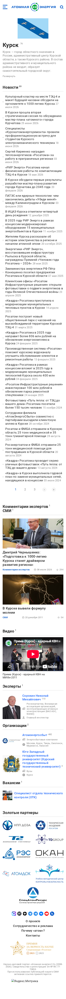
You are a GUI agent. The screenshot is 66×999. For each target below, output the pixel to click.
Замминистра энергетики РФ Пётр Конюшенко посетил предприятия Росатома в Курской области (30, 272)
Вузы (29, 771)
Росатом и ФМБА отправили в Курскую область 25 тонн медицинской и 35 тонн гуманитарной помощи (33, 432)
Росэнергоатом (35, 703)
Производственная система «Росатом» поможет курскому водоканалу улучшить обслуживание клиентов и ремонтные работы (33, 354)
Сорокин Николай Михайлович (35, 697)
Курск (10, 45)
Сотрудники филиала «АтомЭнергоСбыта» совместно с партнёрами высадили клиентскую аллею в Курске (30, 418)
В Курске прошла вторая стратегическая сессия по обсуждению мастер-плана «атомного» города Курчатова (33, 118)
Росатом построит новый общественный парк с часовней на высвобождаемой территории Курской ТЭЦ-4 (33, 322)
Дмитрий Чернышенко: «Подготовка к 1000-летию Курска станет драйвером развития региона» (24, 558)
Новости (10, 87)
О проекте (33, 921)
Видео (8, 631)
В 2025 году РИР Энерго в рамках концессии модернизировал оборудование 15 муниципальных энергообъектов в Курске (30, 226)
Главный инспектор (38, 717)
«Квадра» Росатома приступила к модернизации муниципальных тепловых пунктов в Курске (29, 304)
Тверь (47, 743)
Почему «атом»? (33, 930)
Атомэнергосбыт (34, 735)
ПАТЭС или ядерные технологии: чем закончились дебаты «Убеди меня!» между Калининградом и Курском (32, 199)
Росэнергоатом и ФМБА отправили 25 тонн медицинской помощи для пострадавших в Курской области (33, 448)
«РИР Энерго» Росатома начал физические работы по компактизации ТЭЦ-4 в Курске (33, 171)
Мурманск (32, 745)
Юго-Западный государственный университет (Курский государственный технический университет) (41, 759)
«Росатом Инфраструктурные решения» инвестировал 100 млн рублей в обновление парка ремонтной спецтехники (34, 390)
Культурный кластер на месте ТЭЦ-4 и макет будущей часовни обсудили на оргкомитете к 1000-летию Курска (32, 100)
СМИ (7, 511)
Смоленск (56, 743)
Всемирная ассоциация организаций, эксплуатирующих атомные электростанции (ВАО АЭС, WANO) (42, 708)
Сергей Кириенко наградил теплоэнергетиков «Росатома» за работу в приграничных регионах (29, 155)
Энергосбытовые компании (42, 739)
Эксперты (12, 686)
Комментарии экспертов (25, 506)
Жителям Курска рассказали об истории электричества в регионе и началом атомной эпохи (31, 240)
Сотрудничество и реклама (33, 926)
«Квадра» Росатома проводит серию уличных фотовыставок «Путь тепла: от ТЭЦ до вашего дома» (33, 464)
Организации (14, 725)
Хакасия (44, 745)
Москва (31, 743)
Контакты (33, 935)
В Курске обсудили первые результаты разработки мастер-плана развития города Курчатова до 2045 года (33, 183)
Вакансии (11, 783)
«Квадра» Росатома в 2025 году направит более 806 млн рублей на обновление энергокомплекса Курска (30, 338)
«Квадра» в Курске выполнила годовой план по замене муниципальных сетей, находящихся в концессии (33, 476)
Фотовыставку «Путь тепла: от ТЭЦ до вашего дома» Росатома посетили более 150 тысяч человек (32, 404)
